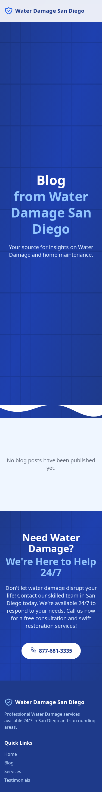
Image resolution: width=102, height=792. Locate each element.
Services (12, 771)
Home (10, 754)
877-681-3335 (55, 650)
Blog (9, 763)
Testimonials (17, 780)
